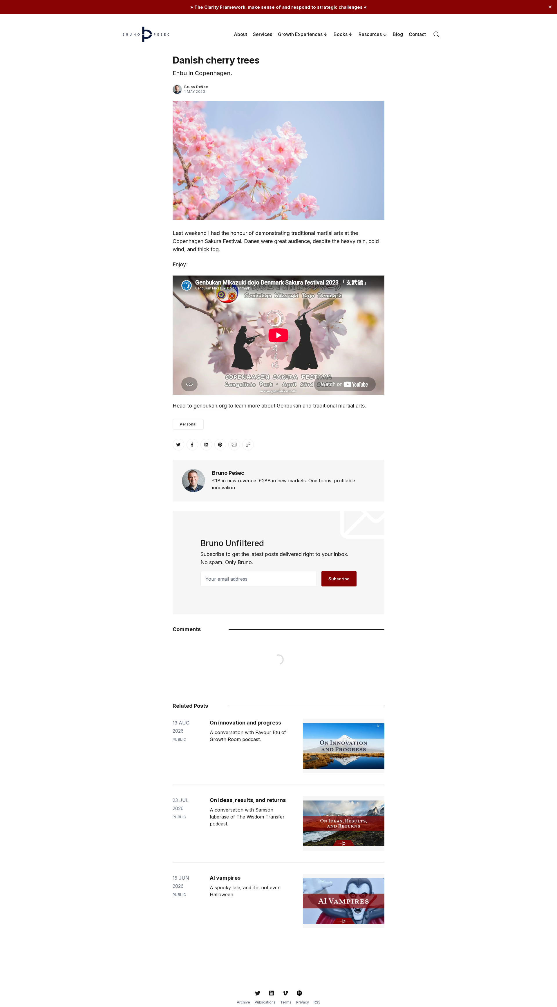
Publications (265, 1002)
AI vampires (225, 878)
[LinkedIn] (271, 993)
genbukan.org (210, 406)
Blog (398, 34)
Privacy (302, 1002)
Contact (417, 34)
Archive (243, 1002)
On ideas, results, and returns (248, 800)
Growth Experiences (300, 34)
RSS (317, 1002)
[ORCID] (299, 993)
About (240, 34)
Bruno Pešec (196, 87)
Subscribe (339, 578)
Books (341, 34)
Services (262, 34)
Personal (188, 424)
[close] (550, 7)
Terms (286, 1002)
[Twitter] (257, 993)
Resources (370, 34)
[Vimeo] (285, 993)
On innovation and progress (245, 723)
